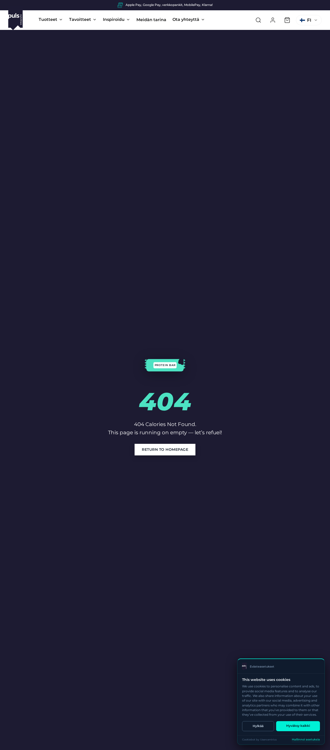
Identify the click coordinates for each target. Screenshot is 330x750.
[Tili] (272, 20)
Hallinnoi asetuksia (306, 739)
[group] (165, 5)
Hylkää (258, 726)
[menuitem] (51, 19)
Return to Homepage (165, 449)
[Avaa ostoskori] (287, 20)
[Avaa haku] (258, 20)
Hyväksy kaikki (298, 726)
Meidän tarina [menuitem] (151, 19)
